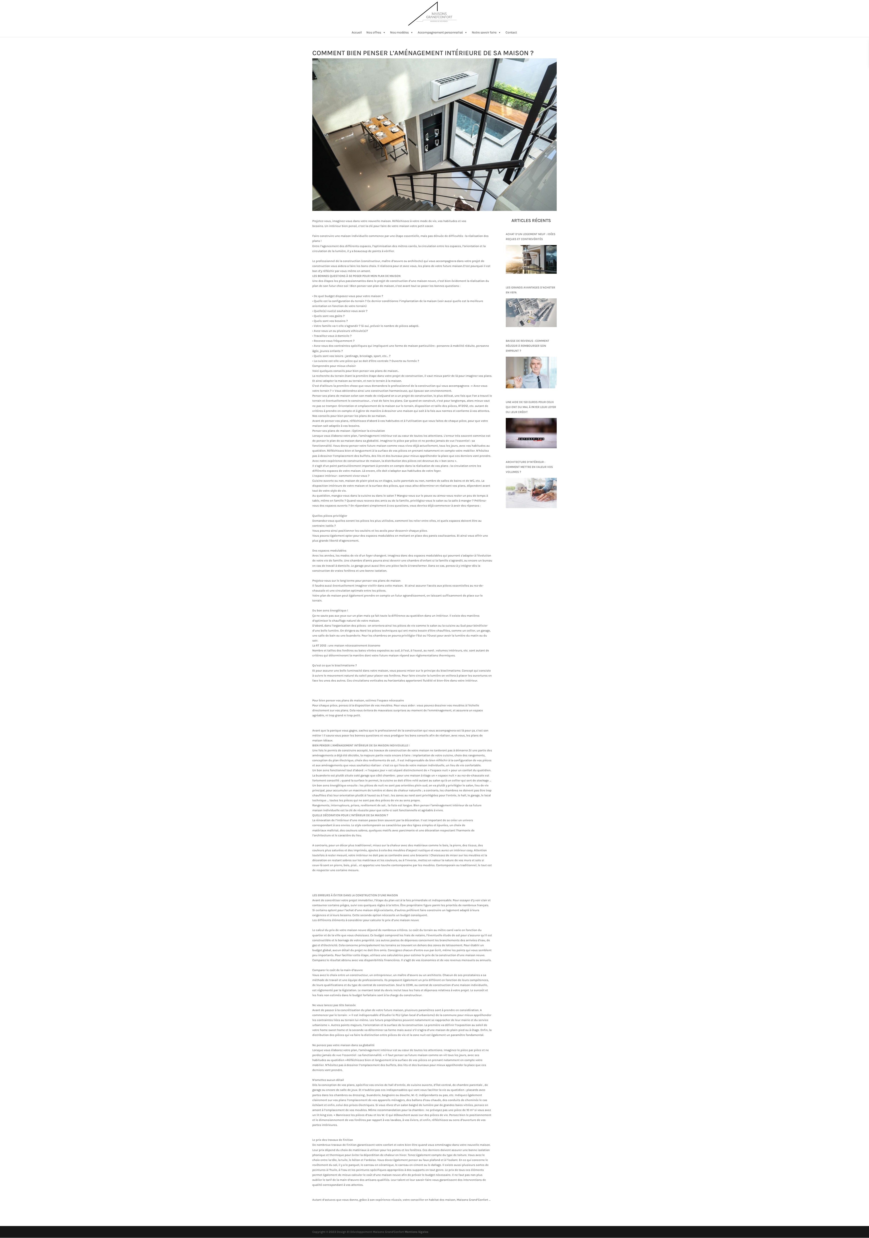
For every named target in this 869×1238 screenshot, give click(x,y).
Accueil (357, 32)
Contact (511, 32)
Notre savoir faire (484, 32)
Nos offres (373, 32)
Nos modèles (399, 32)
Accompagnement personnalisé (440, 32)
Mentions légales (416, 1231)
